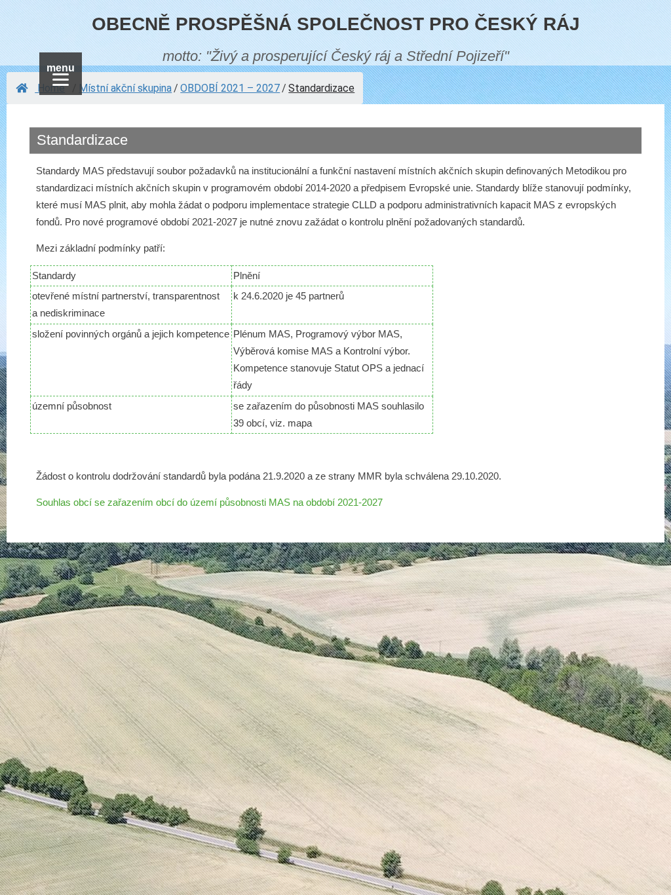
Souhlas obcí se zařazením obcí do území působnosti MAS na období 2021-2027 (209, 502)
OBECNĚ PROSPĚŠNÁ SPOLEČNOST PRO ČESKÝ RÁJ (336, 24)
